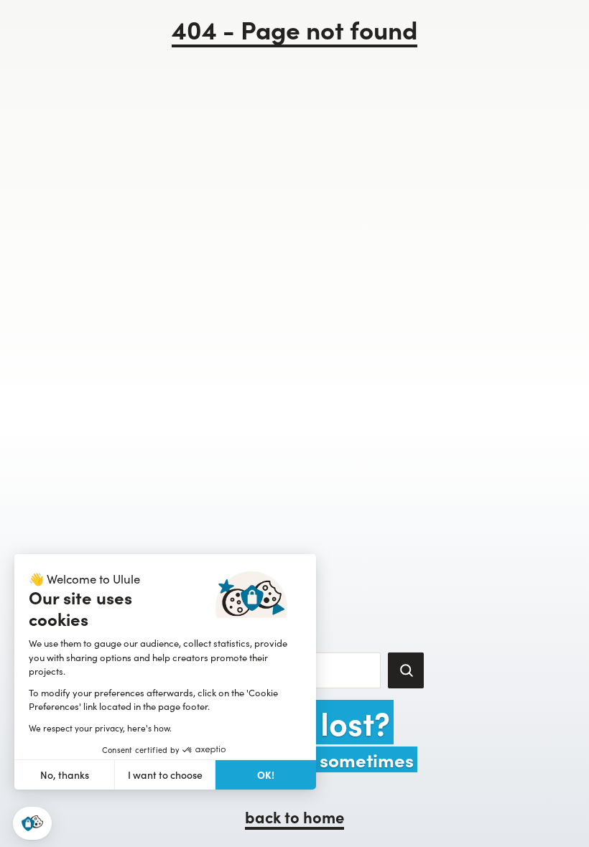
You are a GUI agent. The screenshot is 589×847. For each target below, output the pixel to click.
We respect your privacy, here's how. (100, 728)
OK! (265, 774)
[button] (32, 824)
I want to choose (165, 775)
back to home (294, 816)
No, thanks (64, 775)
